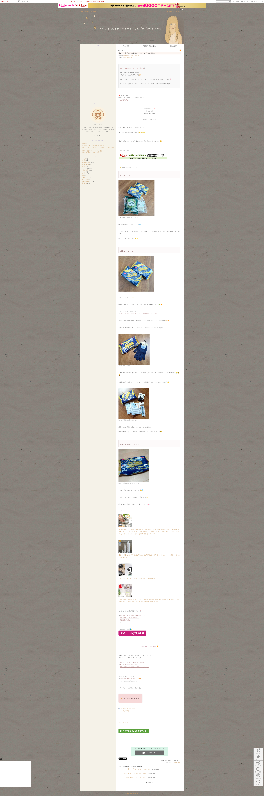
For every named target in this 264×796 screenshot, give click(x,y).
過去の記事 (258, 765)
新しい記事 (258, 772)
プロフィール (94, 11)
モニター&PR (85, 164)
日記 (87, 11)
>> (239, 1)
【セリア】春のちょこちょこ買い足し (92, 153)
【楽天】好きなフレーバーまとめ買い (92, 151)
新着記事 (258, 778)
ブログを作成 (253, 1)
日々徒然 (84, 183)
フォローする (258, 759)
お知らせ (84, 143)
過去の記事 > (174, 46)
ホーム (83, 11)
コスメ (83, 172)
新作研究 (84, 166)
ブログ (83, 159)
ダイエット (85, 179)
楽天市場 (260, 1)
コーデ (83, 161)
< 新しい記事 (125, 46)
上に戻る (258, 784)
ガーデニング (85, 177)
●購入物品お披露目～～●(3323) (131, 55)
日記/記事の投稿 (98, 141)
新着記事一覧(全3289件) (150, 46)
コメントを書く (175, 762)
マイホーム (85, 174)
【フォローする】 (169, 11)
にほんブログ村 (123, 722)
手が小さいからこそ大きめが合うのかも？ (93, 145)
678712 (178, 9)
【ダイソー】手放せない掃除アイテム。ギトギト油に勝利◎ (136, 53)
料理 (83, 175)
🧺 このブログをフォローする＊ (130, 698)
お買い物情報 (85, 170)
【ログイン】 (180, 11)
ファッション (24, 1)
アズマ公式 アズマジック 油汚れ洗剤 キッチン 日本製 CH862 (136, 578)
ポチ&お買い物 (86, 162)
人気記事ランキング (87, 181)
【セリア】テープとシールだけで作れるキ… (136, 769)
